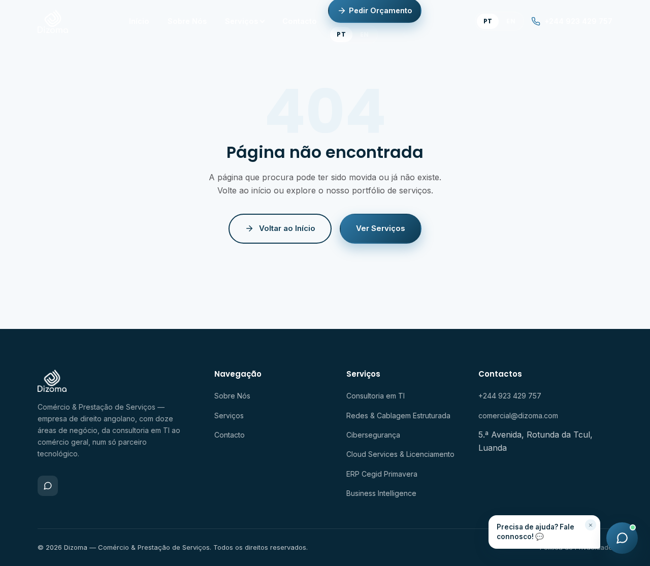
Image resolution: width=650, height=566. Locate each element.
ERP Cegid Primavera (381, 474)
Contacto (299, 21)
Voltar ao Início (287, 228)
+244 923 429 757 (578, 21)
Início (139, 21)
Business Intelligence (381, 493)
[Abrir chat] (622, 538)
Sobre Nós (187, 21)
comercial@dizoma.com (518, 415)
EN (364, 34)
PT (341, 34)
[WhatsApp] (48, 486)
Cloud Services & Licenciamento (400, 454)
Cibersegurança (373, 434)
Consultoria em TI (375, 395)
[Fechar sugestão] (590, 524)
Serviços (241, 21)
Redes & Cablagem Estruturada (398, 415)
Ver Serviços (380, 228)
